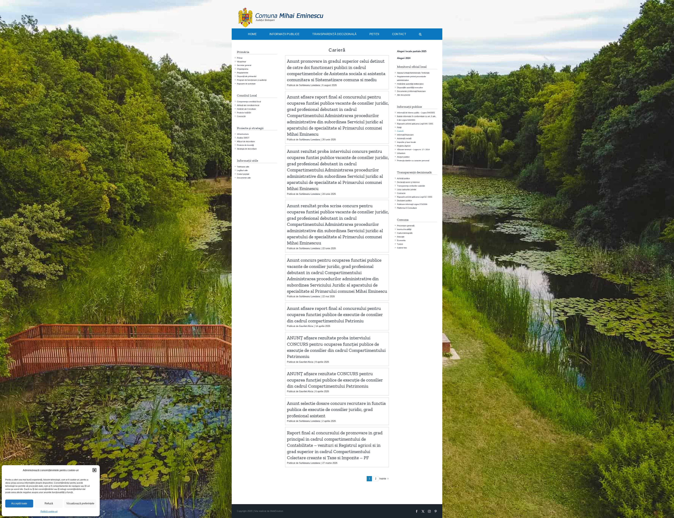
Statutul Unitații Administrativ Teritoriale (413, 73)
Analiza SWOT (243, 138)
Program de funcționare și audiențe (252, 80)
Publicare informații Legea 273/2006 (412, 204)
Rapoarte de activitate (246, 84)
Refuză (49, 503)
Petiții (399, 127)
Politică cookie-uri (49, 511)
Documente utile (244, 178)
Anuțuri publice (403, 157)
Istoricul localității (404, 229)
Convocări (241, 116)
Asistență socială (404, 138)
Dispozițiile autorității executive (410, 88)
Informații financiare (405, 135)
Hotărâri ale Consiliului (246, 109)
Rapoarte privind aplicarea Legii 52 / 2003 (414, 197)
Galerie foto (402, 248)
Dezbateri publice (404, 201)
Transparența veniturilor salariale (411, 186)
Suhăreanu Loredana (309, 85)
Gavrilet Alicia (306, 326)
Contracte (401, 193)
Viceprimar (241, 62)
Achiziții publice (403, 178)
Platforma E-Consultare (407, 208)
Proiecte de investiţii (245, 145)
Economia (401, 240)
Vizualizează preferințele (80, 503)
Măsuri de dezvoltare (246, 141)
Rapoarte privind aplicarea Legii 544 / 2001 (415, 124)
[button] (94, 470)
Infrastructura (243, 134)
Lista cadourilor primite (406, 189)
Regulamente (242, 73)
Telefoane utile (243, 167)
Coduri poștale (243, 174)
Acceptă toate (19, 503)
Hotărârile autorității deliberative (410, 84)
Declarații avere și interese (408, 182)
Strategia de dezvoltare (247, 149)
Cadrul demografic (405, 233)
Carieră (400, 131)
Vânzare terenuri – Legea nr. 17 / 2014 (413, 149)
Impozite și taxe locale (406, 142)
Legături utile (242, 170)
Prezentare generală (405, 226)
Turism (400, 244)
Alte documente (403, 95)
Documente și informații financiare (411, 91)
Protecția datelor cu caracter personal (413, 161)
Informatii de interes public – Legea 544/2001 (416, 113)
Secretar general (244, 65)
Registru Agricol (403, 146)
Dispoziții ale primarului (246, 76)
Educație (400, 237)
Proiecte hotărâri (244, 113)
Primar (240, 58)
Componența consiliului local (249, 102)
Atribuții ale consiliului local (248, 105)
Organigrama (242, 69)
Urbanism (401, 153)
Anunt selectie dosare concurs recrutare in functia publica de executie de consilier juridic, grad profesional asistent (336, 409)
